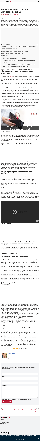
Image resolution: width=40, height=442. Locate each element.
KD (1, 6)
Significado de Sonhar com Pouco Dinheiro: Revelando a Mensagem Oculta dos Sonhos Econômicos (18, 47)
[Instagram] (4, 433)
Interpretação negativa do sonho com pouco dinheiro (14, 51)
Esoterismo (4, 6)
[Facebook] (1, 433)
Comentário (4, 385)
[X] (8, 433)
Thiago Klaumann (5, 14)
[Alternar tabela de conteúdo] (37, 44)
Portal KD (35, 248)
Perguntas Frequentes (6, 56)
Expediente (2, 419)
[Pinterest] (6, 433)
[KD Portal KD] (8, 1)
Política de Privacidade (4, 422)
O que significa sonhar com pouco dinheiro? (14, 58)
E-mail (3, 376)
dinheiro (11, 76)
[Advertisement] (19, 36)
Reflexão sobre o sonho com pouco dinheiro (12, 53)
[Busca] (38, 1)
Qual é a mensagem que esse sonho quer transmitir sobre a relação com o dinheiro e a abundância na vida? (19, 65)
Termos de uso (3, 423)
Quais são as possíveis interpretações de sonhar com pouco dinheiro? (19, 61)
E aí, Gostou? (4, 55)
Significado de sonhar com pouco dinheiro (11, 49)
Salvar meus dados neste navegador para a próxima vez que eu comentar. (17, 399)
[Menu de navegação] (2, 1)
